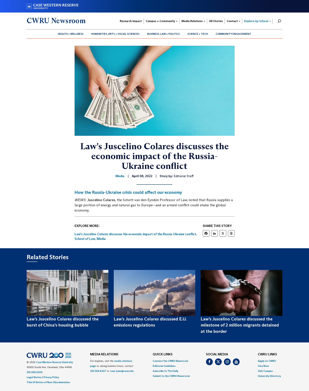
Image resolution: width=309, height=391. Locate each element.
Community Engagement (233, 33)
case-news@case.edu (122, 371)
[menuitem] (70, 33)
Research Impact (131, 21)
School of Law (85, 239)
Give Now (263, 366)
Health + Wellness (71, 33)
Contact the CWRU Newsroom (170, 361)
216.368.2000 (35, 372)
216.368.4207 (98, 371)
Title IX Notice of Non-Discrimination (48, 382)
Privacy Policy (51, 377)
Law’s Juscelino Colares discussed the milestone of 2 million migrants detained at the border (240, 325)
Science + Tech (197, 33)
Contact (233, 21)
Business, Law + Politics (163, 33)
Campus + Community (161, 21)
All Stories (216, 21)
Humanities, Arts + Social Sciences (115, 33)
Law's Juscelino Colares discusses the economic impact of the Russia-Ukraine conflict (135, 234)
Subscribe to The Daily (165, 371)
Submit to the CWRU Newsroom (171, 376)
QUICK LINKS (163, 354)
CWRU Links (267, 354)
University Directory (269, 376)
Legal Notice (34, 377)
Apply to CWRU (267, 361)
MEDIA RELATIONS (104, 354)
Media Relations (192, 21)
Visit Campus (265, 371)
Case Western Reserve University (54, 362)
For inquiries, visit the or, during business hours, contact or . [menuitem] (112, 366)
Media (101, 239)
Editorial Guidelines (164, 366)
